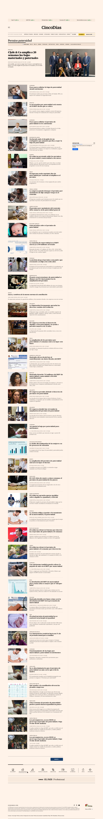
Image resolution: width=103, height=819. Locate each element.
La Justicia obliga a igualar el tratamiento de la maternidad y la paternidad (45, 513)
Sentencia (31, 511)
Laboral (31, 545)
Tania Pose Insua (32, 620)
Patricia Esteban (32, 109)
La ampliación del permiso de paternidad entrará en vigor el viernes (45, 462)
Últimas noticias (62, 34)
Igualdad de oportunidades (35, 441)
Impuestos (31, 102)
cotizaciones (72, 771)
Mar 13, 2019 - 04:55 (45, 431)
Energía (39, 44)
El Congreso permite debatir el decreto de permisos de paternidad (45, 392)
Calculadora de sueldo (76, 44)
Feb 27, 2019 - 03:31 (49, 517)
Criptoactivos (52, 44)
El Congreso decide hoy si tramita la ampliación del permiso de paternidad (44, 410)
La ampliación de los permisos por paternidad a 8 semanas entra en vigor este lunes (46, 341)
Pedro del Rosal (33, 264)
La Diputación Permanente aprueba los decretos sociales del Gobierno (44, 306)
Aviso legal (14, 815)
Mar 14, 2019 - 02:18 (41, 413)
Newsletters (55, 815)
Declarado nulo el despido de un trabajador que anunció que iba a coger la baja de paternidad (45, 141)
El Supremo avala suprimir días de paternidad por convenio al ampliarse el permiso (44, 175)
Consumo (67, 44)
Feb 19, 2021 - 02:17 (43, 197)
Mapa (49, 815)
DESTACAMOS (26, 44)
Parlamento (32, 303)
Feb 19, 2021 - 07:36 (39, 179)
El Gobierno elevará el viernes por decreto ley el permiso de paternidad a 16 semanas (45, 531)
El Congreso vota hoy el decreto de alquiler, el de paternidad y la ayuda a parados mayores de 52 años (44, 324)
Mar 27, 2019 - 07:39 (45, 361)
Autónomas (32, 562)
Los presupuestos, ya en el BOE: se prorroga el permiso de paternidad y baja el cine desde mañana (45, 721)
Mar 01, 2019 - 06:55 (45, 500)
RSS (52, 815)
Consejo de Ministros (34, 493)
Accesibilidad (45, 815)
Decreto (31, 459)
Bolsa (31, 44)
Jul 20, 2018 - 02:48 (39, 707)
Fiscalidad (31, 597)
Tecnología (44, 44)
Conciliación (32, 476)
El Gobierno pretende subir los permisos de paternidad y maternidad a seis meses (45, 157)
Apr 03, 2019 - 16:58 (45, 310)
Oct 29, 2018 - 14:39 (43, 638)
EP (29, 161)
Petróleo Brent (45, 20)
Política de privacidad (38, 815)
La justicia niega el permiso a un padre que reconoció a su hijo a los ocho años (46, 261)
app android (90, 771)
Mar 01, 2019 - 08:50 (45, 482)
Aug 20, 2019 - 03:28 (42, 264)
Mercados (36, 34)
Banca (57, 44)
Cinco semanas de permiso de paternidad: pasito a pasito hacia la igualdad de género (45, 703)
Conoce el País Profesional (51, 779)
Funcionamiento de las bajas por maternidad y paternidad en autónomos (45, 652)
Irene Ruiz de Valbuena (13, 62)
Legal (30, 614)
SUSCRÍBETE (81, 34)
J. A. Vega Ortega (33, 431)
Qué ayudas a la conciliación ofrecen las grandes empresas (44, 686)
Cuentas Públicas (33, 718)
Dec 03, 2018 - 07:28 (51, 605)
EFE (30, 179)
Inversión (62, 44)
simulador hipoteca (23, 771)
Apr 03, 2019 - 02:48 (36, 329)
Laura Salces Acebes (41, 605)
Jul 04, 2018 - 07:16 (34, 743)
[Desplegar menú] (9, 27)
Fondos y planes (54, 34)
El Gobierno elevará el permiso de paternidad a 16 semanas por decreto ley (45, 548)
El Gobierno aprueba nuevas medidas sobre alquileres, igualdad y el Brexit (43, 496)
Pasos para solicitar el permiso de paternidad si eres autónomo (42, 122)
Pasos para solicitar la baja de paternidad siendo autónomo (45, 88)
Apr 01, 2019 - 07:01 (44, 346)
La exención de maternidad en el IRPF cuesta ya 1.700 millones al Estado (44, 243)
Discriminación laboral (34, 137)
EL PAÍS (73, 34)
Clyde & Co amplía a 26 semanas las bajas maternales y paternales (23, 55)
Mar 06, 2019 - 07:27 (39, 465)
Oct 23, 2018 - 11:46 (41, 674)
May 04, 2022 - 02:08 (49, 145)
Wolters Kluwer (33, 482)
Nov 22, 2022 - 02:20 (45, 109)
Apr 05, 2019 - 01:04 (22, 297)
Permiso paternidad (20, 40)
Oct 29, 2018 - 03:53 (42, 655)
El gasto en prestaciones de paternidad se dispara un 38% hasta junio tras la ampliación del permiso (45, 279)
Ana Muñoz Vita (32, 448)
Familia (31, 338)
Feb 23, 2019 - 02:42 (36, 551)
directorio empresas (63, 771)
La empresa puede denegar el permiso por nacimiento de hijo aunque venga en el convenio (46, 192)
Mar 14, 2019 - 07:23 (44, 396)
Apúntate (75, 149)
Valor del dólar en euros (82, 20)
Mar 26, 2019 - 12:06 (45, 380)
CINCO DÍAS (31, 707)
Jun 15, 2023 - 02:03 (44, 91)
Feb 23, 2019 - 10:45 (41, 534)
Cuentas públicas (33, 241)
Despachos (10, 49)
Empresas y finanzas (28, 34)
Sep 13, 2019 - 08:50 (45, 247)
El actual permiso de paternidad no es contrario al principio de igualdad (43, 617)
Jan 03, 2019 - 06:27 (45, 588)
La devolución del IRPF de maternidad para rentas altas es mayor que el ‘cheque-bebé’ (45, 583)
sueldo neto (32, 771)
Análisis (9, 292)
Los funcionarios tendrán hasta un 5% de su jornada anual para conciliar (45, 634)
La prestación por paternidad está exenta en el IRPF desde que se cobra (45, 105)
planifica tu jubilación (42, 771)
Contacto (10, 815)
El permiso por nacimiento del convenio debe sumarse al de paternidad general (44, 209)
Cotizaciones (47, 34)
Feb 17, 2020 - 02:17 (44, 230)
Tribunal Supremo (33, 189)
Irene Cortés (32, 197)
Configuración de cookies (28, 815)
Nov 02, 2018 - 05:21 (42, 620)
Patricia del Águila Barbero (35, 517)
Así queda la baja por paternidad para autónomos (44, 427)
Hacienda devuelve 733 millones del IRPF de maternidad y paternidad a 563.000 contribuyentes (46, 376)
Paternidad (31, 258)
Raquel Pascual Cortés (34, 212)
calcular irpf (13, 771)
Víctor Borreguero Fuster (35, 145)
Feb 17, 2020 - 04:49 (47, 212)
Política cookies (20, 815)
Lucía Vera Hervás (33, 655)
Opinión (68, 34)
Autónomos (32, 85)
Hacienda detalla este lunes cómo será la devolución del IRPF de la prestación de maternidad (45, 600)
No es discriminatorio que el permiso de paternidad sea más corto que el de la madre (44, 670)
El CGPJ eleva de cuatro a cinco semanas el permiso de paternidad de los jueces (45, 479)
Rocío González (32, 91)
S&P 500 (28, 20)
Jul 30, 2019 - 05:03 (39, 283)
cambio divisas (53, 771)
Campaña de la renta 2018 (35, 355)
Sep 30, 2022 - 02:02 (44, 126)
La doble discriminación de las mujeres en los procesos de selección (45, 444)
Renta (30, 580)
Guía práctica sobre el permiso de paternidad (42, 226)
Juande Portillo (33, 247)
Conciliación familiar (34, 683)
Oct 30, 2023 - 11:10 (26, 62)
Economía (41, 34)
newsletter (75, 143)
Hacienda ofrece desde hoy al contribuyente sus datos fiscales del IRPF (45, 358)
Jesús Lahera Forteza (12, 297)
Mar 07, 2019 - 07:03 (44, 448)
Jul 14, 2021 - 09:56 (38, 161)
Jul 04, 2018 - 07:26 (45, 726)
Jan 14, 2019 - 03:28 (45, 569)
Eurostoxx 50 (62, 20)
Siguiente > (56, 759)
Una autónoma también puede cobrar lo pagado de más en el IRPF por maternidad (45, 565)
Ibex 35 (13, 20)
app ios (83, 771)
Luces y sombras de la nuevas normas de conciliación (27, 294)
